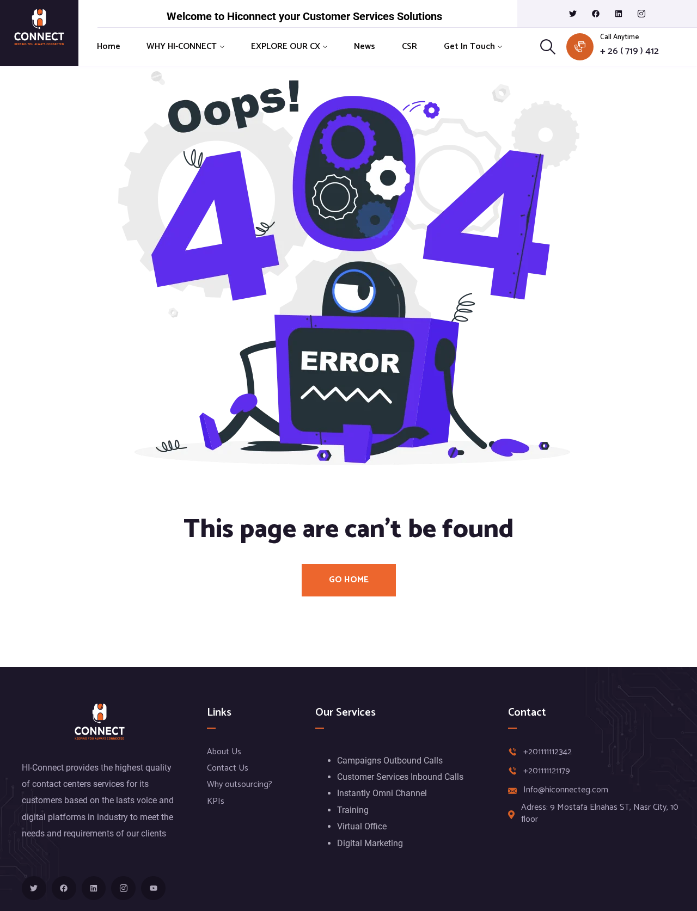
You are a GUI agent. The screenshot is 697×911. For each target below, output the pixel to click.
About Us (224, 751)
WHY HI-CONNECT (181, 46)
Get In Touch (469, 46)
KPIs (215, 801)
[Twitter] (572, 13)
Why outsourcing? (239, 784)
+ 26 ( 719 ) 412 (629, 51)
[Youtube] (153, 888)
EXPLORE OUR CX (285, 46)
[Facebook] (595, 13)
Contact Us (227, 768)
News (364, 46)
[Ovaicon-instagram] (641, 13)
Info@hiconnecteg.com (565, 790)
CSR (409, 46)
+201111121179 (546, 771)
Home (108, 46)
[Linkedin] (618, 13)
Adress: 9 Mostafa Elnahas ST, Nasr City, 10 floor (599, 814)
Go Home (349, 580)
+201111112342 (547, 752)
